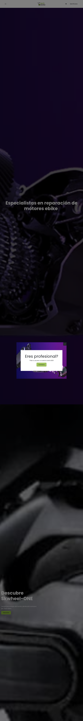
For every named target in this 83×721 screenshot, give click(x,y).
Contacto (41, 365)
